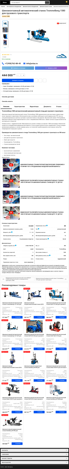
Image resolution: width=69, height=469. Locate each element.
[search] (47, 2)
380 (65, 225)
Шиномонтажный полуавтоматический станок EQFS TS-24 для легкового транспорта (12, 367)
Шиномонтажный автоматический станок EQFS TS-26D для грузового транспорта (56, 304)
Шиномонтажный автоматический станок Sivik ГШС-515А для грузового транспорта (56, 336)
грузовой (31, 225)
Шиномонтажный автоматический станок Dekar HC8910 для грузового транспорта (12, 399)
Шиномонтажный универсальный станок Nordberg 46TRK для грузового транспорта (11, 431)
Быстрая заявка (36, 80)
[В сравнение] (44, 80)
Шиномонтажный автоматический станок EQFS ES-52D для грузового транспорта (34, 336)
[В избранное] (40, 80)
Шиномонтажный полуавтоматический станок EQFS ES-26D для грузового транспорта (34, 304)
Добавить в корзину (17, 80)
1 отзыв (4, 56)
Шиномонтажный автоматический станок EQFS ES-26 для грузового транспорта (34, 399)
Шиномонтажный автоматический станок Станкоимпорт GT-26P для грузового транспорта (12, 304)
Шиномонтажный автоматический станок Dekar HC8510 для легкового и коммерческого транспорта (56, 367)
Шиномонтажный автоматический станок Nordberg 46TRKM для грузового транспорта (56, 399)
